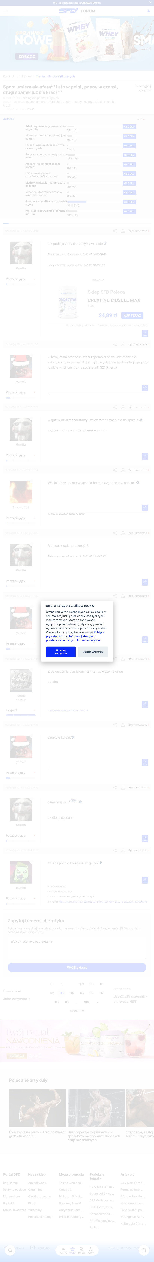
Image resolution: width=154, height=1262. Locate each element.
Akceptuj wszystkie (61, 652)
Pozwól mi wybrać (89, 640)
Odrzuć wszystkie (93, 651)
